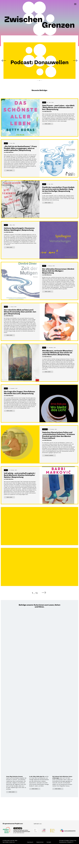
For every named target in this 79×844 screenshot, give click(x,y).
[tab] (39, 80)
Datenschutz (39, 842)
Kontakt (49, 842)
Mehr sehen (34, 788)
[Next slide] (75, 60)
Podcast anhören (49, 455)
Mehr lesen (47, 123)
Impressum (30, 842)
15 (36, 593)
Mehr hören (58, 788)
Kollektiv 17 (70, 842)
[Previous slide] (4, 60)
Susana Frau (72, 840)
